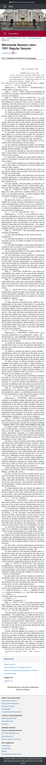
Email (17, 733)
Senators (5, 724)
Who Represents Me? (9, 718)
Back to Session (9, 664)
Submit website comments (11, 739)
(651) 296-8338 (7, 733)
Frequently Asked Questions (11, 712)
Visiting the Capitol (8, 706)
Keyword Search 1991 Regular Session (17, 667)
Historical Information (9, 701)
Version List (8, 681)
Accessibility (6, 709)
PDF (15, 53)
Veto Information (10, 673)
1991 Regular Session (34, 38)
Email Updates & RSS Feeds (11, 754)
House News (6, 746)
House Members (7, 721)
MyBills (4, 751)
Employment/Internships (10, 703)
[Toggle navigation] (5, 6)
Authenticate (6, 53)
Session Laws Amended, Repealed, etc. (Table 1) (21, 670)
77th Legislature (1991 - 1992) (16, 38)
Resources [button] (9, 659)
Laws (3, 38)
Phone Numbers (7, 736)
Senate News (6, 748)
